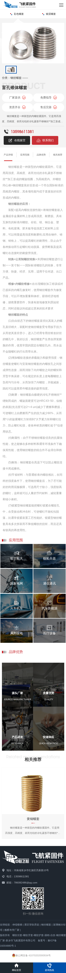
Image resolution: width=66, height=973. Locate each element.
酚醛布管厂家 (12, 929)
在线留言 (20, 140)
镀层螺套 (51, 13)
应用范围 (24, 154)
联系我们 (48, 140)
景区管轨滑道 (31, 924)
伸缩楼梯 (17, 924)
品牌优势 (41, 154)
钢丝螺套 (46, 924)
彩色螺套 (19, 13)
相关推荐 (57, 154)
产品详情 (8, 154)
